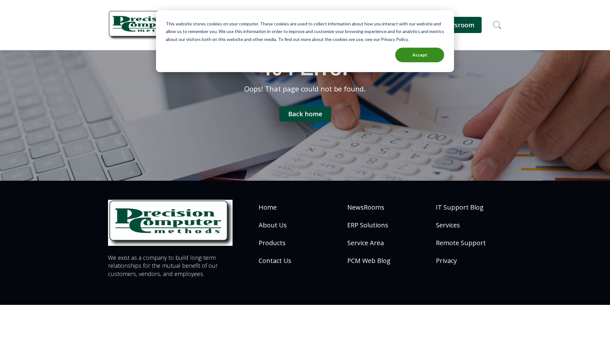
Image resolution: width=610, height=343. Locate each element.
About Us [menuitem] (273, 225)
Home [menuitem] (268, 207)
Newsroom (457, 25)
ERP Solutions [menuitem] (367, 225)
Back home (305, 114)
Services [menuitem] (448, 225)
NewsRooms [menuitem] (365, 207)
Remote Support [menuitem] (461, 243)
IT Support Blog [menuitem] (460, 207)
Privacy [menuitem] (446, 260)
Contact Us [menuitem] (275, 260)
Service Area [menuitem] (365, 243)
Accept (419, 54)
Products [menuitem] (272, 243)
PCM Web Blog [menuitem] (368, 260)
